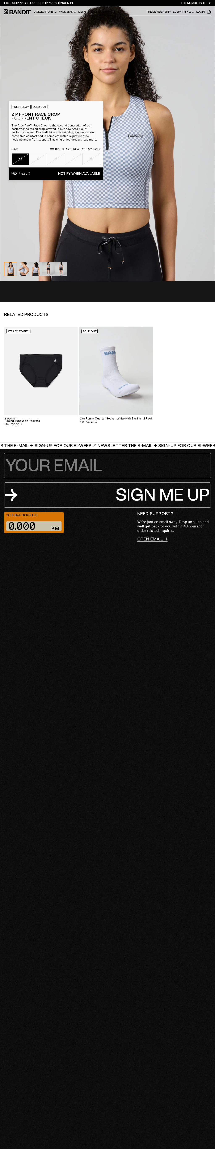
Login (200, 12)
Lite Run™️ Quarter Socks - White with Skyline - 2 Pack (116, 418)
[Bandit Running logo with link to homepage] (19, 11)
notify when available (79, 174)
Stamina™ (11, 418)
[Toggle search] (120, 12)
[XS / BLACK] (41, 371)
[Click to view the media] (23, 269)
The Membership (194, 3)
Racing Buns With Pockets (22, 421)
